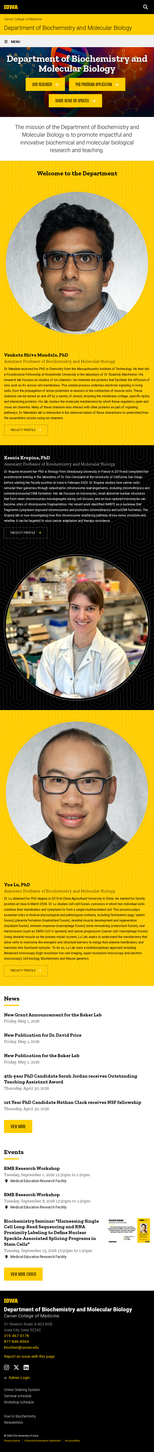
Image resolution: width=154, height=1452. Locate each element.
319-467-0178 (16, 1335)
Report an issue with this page (29, 1356)
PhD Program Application (94, 84)
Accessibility (72, 1440)
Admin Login (19, 1377)
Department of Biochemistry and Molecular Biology (68, 28)
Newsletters (13, 1423)
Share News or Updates (72, 100)
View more (18, 1126)
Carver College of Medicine (23, 19)
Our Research (42, 84)
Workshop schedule (19, 1402)
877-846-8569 (16, 1341)
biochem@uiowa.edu (21, 1347)
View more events (23, 1273)
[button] (145, 7)
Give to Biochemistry (20, 1416)
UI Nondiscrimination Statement (42, 1440)
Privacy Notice (12, 1440)
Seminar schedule (17, 1396)
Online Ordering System (22, 1390)
